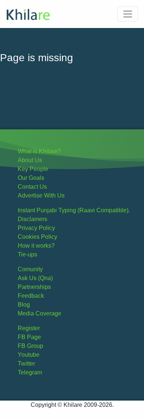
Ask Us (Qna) (35, 278)
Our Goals (31, 178)
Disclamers (32, 219)
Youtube (29, 355)
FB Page (29, 337)
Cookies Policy (37, 237)
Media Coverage (39, 313)
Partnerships (34, 287)
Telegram (30, 372)
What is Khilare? (39, 151)
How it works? (36, 245)
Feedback (31, 296)
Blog (24, 304)
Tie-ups (27, 254)
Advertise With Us (41, 195)
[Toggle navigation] (127, 14)
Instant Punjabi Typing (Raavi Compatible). (74, 210)
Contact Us (32, 187)
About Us (30, 160)
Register (29, 328)
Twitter (26, 363)
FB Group (30, 346)
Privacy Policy (36, 228)
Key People (33, 169)
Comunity (30, 269)
